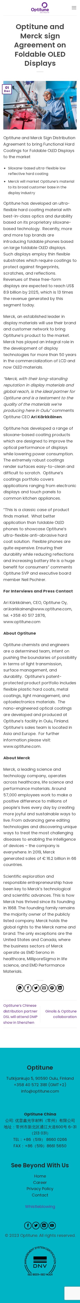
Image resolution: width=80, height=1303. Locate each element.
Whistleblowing (40, 1206)
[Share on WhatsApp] (20, 988)
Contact (40, 1195)
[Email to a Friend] (44, 988)
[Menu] (74, 7)
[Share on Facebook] (28, 988)
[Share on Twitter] (36, 988)
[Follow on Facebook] (28, 1226)
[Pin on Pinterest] (52, 988)
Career (40, 1182)
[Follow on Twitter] (36, 1226)
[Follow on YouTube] (52, 1226)
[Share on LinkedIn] (60, 988)
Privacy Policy (40, 1188)
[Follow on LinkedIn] (44, 1226)
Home (40, 1176)
